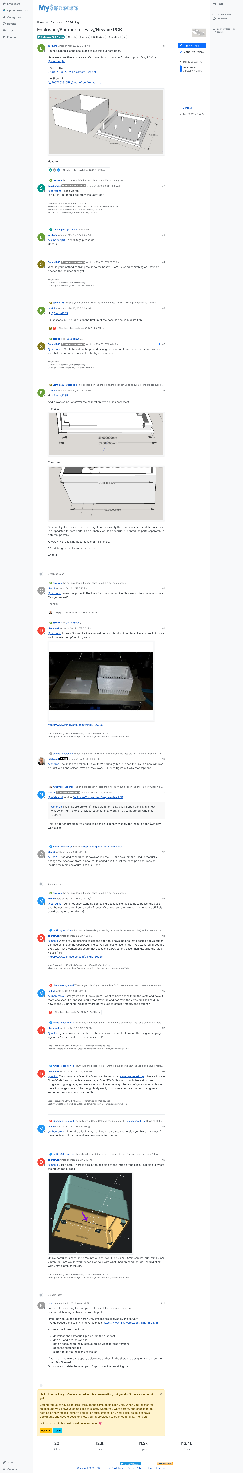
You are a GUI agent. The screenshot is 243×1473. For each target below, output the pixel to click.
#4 (163, 262)
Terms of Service (157, 1468)
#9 (163, 628)
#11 (163, 792)
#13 (163, 898)
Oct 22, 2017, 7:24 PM (76, 991)
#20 (163, 1303)
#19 (163, 1159)
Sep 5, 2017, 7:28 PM (76, 852)
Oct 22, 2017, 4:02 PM (76, 898)
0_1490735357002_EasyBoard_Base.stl (72, 72)
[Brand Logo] (58, 8)
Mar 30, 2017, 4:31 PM (107, 344)
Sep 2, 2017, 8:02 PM (81, 628)
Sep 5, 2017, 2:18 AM (101, 792)
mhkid (51, 898)
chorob (51, 588)
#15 (163, 991)
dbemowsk (54, 628)
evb (50, 1303)
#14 (163, 935)
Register (46, 1430)
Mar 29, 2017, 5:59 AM (108, 186)
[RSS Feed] (124, 37)
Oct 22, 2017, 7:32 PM (81, 1028)
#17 (163, 1071)
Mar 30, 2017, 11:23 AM (107, 262)
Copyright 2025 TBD (88, 1468)
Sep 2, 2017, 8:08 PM (89, 759)
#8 (163, 588)
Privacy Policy (135, 1468)
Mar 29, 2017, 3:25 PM (79, 235)
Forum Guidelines (113, 1468)
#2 (163, 186)
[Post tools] (162, 169)
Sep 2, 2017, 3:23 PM (76, 588)
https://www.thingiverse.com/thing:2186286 (75, 724)
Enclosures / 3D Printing (52, 37)
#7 (163, 390)
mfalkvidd (53, 759)
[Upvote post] (150, 169)
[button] (16, 1462)
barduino (52, 45)
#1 (164, 45)
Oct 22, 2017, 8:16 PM (81, 1159)
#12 (163, 852)
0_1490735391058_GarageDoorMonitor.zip (74, 82)
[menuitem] (226, 4)
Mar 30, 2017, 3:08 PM (79, 308)
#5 (163, 308)
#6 (163, 344)
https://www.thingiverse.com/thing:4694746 (131, 1322)
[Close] (161, 1394)
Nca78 (51, 792)
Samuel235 (54, 262)
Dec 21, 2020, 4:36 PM (74, 1303)
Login (57, 1430)
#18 (163, 1126)
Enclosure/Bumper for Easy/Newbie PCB (98, 797)
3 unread (187, 107)
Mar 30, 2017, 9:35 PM (79, 390)
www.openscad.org (132, 1076)
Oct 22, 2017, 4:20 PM (81, 935)
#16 (163, 1028)
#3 (163, 235)
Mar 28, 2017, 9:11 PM (79, 45)
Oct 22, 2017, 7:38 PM (81, 1071)
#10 (163, 759)
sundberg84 (54, 186)
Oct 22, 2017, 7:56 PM (76, 1126)
